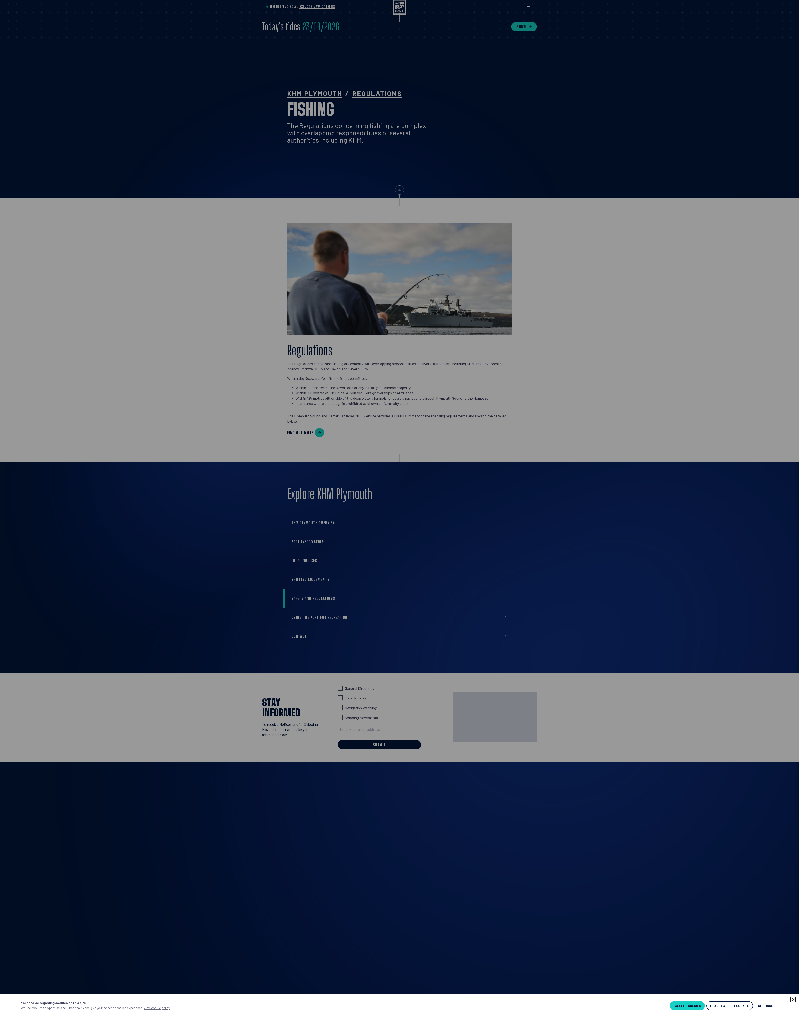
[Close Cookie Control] (793, 999)
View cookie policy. (157, 1008)
